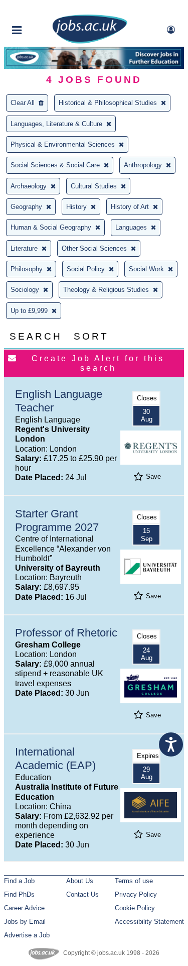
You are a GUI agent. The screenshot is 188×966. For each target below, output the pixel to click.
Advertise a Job (27, 935)
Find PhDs (19, 894)
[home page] (89, 41)
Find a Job (19, 881)
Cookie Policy (135, 908)
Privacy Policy (136, 894)
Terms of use (134, 881)
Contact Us (82, 894)
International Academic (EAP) (55, 758)
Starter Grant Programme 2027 (57, 520)
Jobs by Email (25, 921)
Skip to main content (40, 9)
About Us (79, 881)
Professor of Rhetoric (66, 632)
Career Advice (24, 908)
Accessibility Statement (149, 921)
